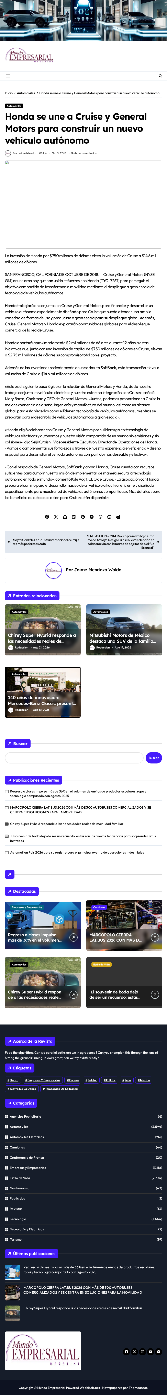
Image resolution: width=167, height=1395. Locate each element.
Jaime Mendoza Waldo (97, 569)
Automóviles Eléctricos (27, 1137)
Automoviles (14, 105)
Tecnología (18, 1219)
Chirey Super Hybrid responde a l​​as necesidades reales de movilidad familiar (42, 641)
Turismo (16, 1239)
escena (74, 1080)
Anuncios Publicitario (25, 1116)
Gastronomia (19, 1188)
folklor (110, 1080)
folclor (92, 1080)
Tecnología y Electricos (27, 1229)
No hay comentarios (84, 153)
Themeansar (138, 1388)
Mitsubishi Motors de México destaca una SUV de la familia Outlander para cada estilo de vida (121, 644)
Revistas (16, 1209)
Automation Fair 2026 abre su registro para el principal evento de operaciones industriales (77, 852)
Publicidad (17, 1198)
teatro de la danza (23, 1089)
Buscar (20, 743)
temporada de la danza (61, 1089)
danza (14, 1080)
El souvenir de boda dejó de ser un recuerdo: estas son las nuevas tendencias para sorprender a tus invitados (83, 838)
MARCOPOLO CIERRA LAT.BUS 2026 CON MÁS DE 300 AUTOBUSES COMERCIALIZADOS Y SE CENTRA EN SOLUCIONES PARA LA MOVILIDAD (80, 809)
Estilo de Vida (101, 964)
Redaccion (21, 647)
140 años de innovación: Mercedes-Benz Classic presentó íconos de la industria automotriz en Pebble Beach (42, 706)
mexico (145, 1080)
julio (128, 1080)
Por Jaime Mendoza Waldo (30, 153)
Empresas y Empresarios (27, 907)
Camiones (99, 907)
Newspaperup (112, 1388)
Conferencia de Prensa (27, 1157)
